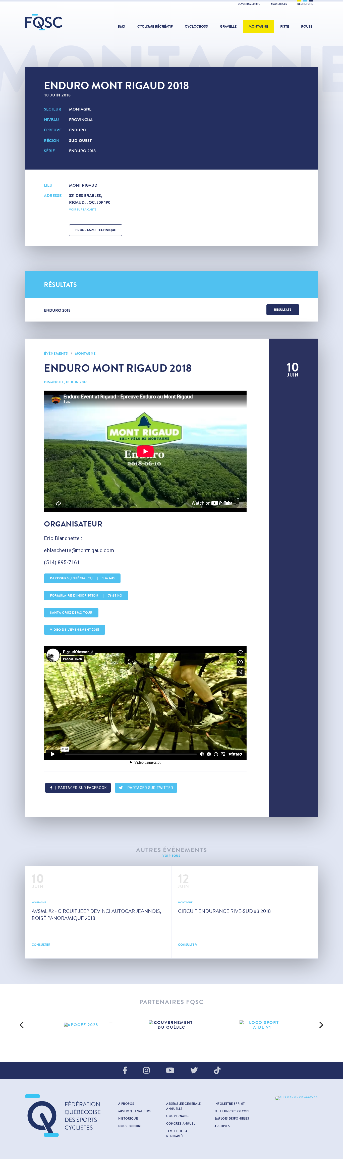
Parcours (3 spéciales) (82, 578)
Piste (284, 26)
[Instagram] (146, 1071)
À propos (126, 1103)
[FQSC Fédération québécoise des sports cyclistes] (56, 22)
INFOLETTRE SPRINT (229, 1103)
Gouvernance (178, 1116)
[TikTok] (217, 1071)
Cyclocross (196, 26)
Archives (222, 1126)
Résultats (282, 309)
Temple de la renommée (176, 1133)
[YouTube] (170, 1071)
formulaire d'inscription (86, 595)
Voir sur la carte (82, 210)
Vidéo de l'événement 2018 (74, 629)
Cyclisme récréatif (155, 26)
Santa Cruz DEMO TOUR (71, 612)
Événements (56, 353)
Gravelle (228, 26)
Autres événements (171, 850)
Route (306, 26)
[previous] (22, 1024)
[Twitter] (194, 1071)
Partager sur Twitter (150, 788)
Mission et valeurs (134, 1111)
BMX (121, 26)
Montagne (258, 26)
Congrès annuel (180, 1123)
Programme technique (95, 230)
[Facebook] (125, 1071)
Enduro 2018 (82, 151)
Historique (128, 1118)
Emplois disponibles (231, 1118)
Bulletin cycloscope (232, 1111)
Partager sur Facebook (82, 788)
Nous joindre (130, 1126)
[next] (320, 1024)
